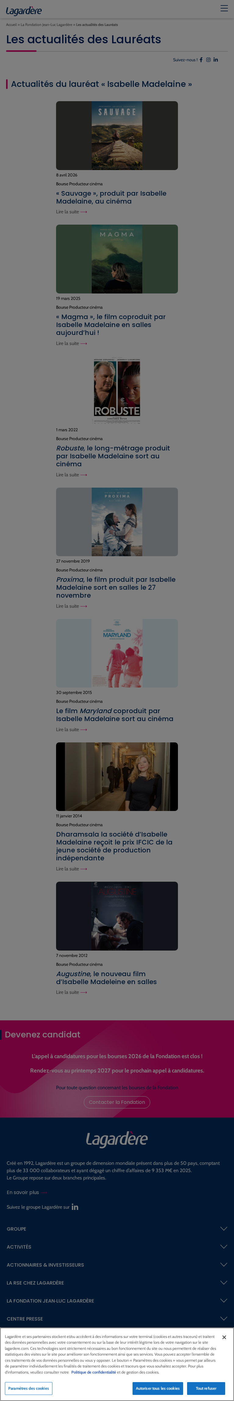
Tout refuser (206, 1388)
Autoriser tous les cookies (158, 1388)
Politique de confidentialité (93, 1372)
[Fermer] (224, 1337)
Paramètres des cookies (28, 1388)
